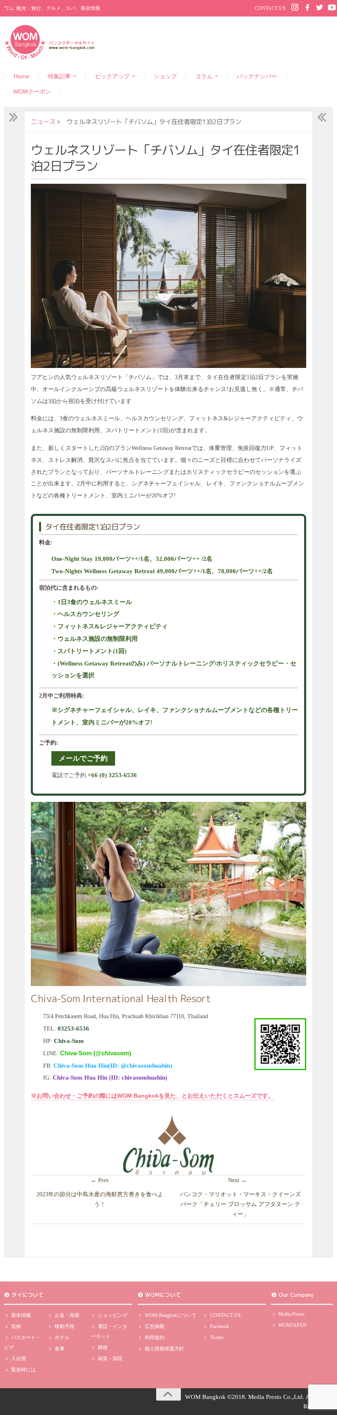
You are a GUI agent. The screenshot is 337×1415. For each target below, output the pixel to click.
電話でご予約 (94, 775)
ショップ (165, 76)
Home (21, 76)
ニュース (43, 121)
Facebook (219, 1326)
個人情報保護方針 (164, 1349)
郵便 (103, 1347)
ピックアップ (112, 76)
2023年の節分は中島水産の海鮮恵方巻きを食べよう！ (100, 1199)
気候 (16, 1326)
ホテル (62, 1337)
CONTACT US (270, 8)
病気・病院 (110, 1358)
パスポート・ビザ (22, 1342)
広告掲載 (154, 1326)
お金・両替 (67, 1315)
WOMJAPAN (292, 1325)
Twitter (217, 1337)
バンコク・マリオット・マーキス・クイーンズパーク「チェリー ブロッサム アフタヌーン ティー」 (240, 1204)
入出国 (18, 1358)
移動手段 (64, 1326)
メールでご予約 (83, 758)
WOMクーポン (32, 91)
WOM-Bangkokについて (170, 1315)
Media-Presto (291, 1314)
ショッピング (112, 1315)
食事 (60, 1349)
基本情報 (21, 1315)
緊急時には (23, 1370)
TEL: (66, 1029)
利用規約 (154, 1337)
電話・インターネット (109, 1331)
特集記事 (59, 76)
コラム (203, 76)
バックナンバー (257, 76)
